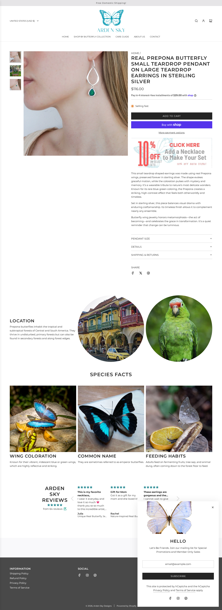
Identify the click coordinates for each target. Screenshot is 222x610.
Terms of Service (186, 590)
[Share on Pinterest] (148, 273)
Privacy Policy (161, 590)
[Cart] (210, 20)
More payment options (172, 132)
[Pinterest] (95, 575)
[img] (55, 505)
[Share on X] (140, 273)
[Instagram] (87, 575)
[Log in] (203, 20)
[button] (26, 103)
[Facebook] (79, 575)
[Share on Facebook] (132, 273)
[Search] (196, 20)
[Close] (212, 507)
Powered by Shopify (126, 606)
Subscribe (178, 576)
